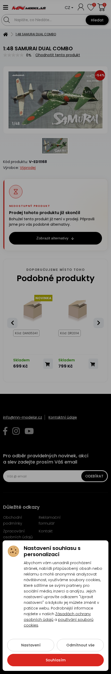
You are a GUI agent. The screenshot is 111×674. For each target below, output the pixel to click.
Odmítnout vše (80, 645)
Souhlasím (56, 660)
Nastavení (31, 645)
